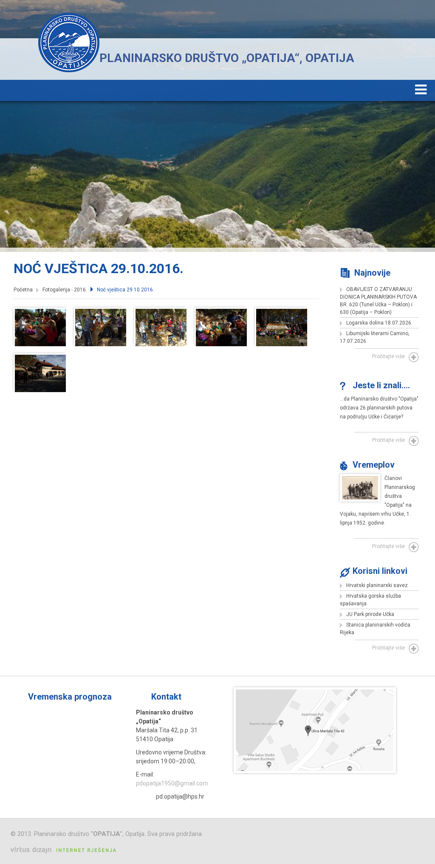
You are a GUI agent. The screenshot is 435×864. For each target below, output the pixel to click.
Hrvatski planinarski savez (377, 585)
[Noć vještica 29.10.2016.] (40, 344)
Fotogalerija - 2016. (64, 290)
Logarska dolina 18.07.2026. (379, 323)
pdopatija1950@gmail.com (172, 783)
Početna (23, 290)
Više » (206, 697)
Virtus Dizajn (63, 850)
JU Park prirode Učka (370, 614)
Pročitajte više (388, 356)
